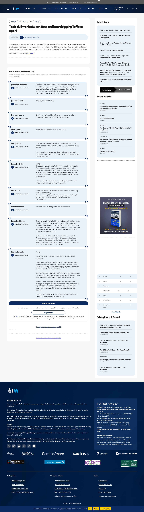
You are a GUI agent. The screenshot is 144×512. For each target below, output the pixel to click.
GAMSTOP (108, 420)
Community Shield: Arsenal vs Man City (114, 333)
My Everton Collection (108, 151)
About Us (102, 488)
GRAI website (112, 444)
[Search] (133, 9)
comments (27, 37)
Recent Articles (104, 96)
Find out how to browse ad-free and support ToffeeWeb (48, 338)
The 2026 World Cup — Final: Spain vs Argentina (114, 341)
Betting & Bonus (118, 9)
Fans (88, 9)
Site (101, 9)
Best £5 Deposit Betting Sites (22, 492)
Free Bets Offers (18, 484)
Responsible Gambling (107, 496)
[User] (136, 9)
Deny (96, 509)
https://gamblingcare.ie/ (56, 441)
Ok (90, 509)
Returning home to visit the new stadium (115, 360)
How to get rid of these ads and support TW (48, 327)
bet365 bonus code (62, 480)
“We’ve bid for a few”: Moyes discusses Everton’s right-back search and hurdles (115, 64)
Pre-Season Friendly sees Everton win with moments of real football (116, 140)
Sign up (18, 316)
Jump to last (36, 37)
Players (59, 9)
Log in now (48, 312)
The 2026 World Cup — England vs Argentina (112, 368)
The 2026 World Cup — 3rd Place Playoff (114, 350)
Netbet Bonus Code (62, 484)
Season (43, 9)
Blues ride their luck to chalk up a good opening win (115, 36)
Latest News (103, 22)
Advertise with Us (105, 484)
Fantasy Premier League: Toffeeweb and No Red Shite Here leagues (116, 107)
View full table (116, 312)
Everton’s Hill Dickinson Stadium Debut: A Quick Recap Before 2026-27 (115, 326)
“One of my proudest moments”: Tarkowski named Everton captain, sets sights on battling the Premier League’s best (115, 72)
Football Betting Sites (20, 488)
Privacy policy (105, 509)
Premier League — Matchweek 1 (111, 50)
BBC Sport (30, 53)
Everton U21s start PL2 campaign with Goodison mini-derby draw (114, 57)
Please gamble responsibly (59, 2)
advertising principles (90, 2)
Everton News (123, 89)
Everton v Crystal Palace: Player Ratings (115, 30)
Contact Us (103, 480)
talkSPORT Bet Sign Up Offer (66, 488)
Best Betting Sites (18, 480)
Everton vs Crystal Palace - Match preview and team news (115, 44)
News (28, 9)
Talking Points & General (108, 317)
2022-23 (25, 22)
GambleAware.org (114, 414)
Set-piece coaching (107, 118)
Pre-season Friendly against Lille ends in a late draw (115, 129)
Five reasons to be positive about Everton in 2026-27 (116, 80)
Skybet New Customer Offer (65, 496)
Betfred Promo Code (63, 492)
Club (74, 9)
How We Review (105, 492)
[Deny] (141, 509)
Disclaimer (16, 76)
